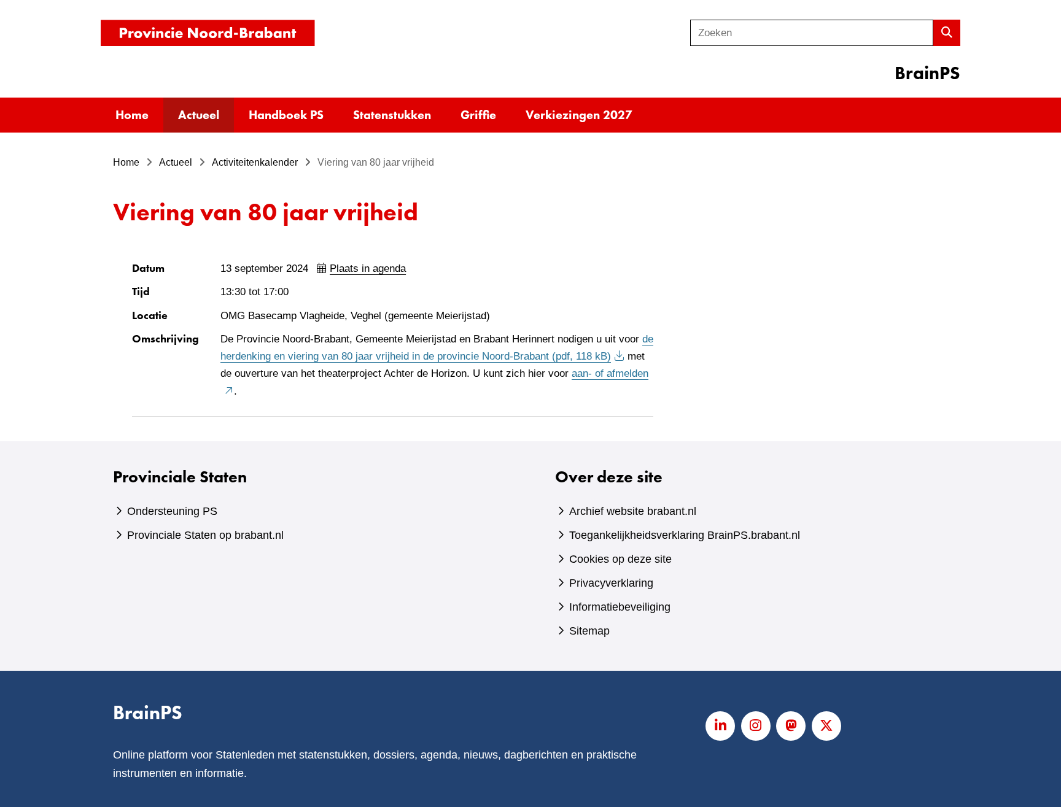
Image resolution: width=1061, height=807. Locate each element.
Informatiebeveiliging (619, 607)
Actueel (198, 115)
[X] (826, 726)
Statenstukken (392, 115)
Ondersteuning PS (172, 511)
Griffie (478, 115)
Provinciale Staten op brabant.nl (205, 535)
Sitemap (589, 631)
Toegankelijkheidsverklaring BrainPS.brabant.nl (684, 535)
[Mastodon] (791, 726)
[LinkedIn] (720, 726)
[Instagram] (756, 726)
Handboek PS (286, 115)
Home (132, 115)
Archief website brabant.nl (632, 511)
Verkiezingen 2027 (579, 115)
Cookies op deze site (620, 559)
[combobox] (811, 33)
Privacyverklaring (611, 583)
